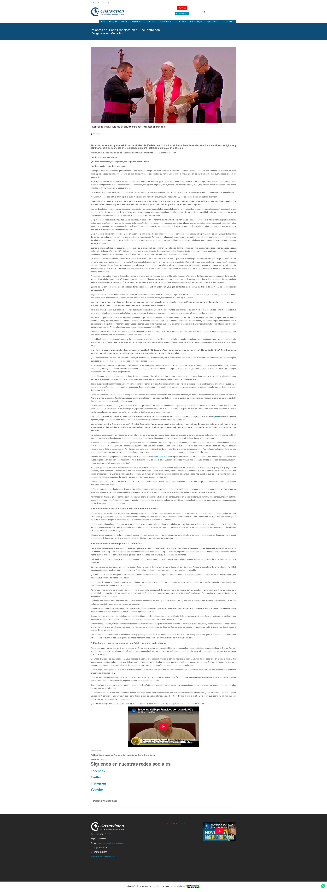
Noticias (124, 21)
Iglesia (216, 416)
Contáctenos (229, 21)
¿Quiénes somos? (213, 21)
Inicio (103, 21)
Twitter (96, 777)
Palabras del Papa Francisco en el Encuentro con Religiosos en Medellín (128, 127)
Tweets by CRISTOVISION (176, 823)
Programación (137, 21)
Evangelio (113, 21)
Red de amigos (196, 21)
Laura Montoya (160, 457)
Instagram (98, 783)
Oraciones (151, 21)
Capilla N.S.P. (181, 21)
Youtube (97, 789)
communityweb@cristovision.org (111, 843)
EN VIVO (182, 8)
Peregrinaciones (165, 21)
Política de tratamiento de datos (103, 856)
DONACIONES (182, 14)
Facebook (98, 771)
